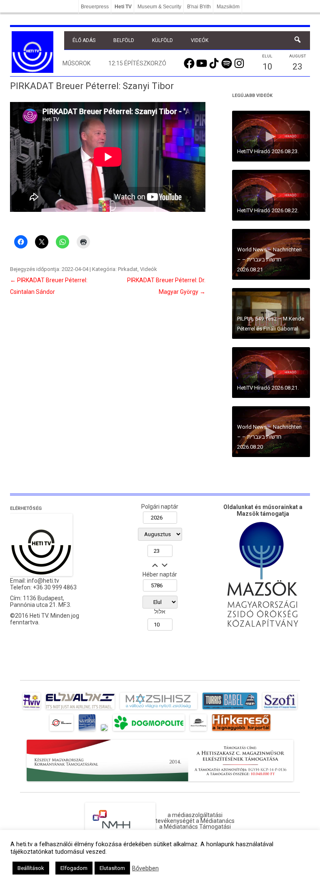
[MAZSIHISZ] (158, 709)
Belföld (123, 40)
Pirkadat (128, 269)
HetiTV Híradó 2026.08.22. (268, 210)
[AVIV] (31, 709)
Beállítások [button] (31, 868)
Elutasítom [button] (112, 868)
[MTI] (61, 731)
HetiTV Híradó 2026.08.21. (268, 388)
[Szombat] (87, 731)
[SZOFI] (279, 709)
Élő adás (83, 40)
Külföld (162, 40)
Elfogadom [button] (74, 868)
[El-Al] (80, 709)
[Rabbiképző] (104, 731)
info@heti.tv (43, 580)
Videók (199, 40)
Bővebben (145, 868)
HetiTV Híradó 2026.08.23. (268, 151)
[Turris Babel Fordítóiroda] (229, 709)
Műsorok (76, 63)
